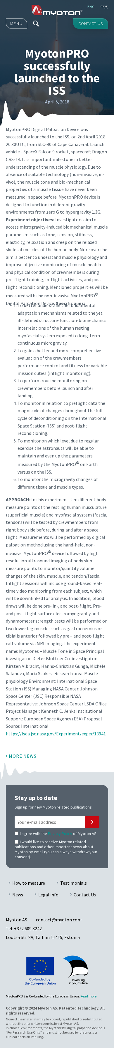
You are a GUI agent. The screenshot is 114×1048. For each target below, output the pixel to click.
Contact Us (85, 895)
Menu (16, 23)
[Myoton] (57, 10)
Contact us (90, 23)
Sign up (92, 822)
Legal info (48, 895)
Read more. (88, 996)
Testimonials (73, 883)
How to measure (28, 883)
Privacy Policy (60, 833)
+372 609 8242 (28, 928)
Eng (91, 6)
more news (23, 756)
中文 (104, 6)
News (17, 895)
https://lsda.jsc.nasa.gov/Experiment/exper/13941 (56, 734)
